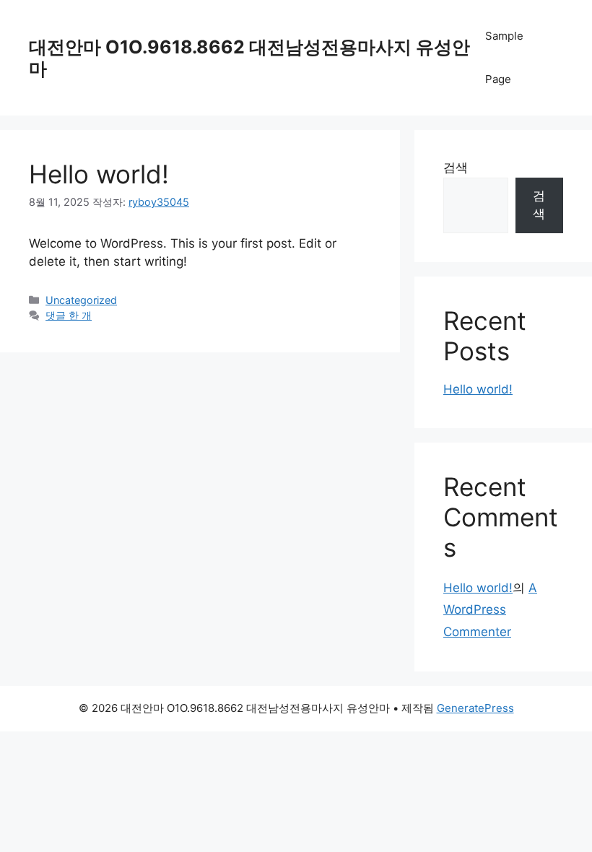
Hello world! (99, 174)
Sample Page (504, 57)
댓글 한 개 (68, 315)
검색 (455, 167)
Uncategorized (81, 300)
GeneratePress (475, 708)
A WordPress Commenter (490, 610)
